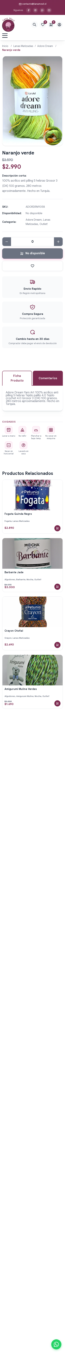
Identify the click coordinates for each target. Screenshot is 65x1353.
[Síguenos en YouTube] (49, 10)
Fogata (8, 521)
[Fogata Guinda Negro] (32, 495)
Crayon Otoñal (14, 630)
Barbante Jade (14, 572)
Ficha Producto (17, 378)
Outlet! (37, 579)
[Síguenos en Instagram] (35, 10)
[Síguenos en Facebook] (28, 10)
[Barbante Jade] (32, 553)
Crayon (8, 638)
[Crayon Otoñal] (32, 612)
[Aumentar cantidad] (58, 241)
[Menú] (5, 35)
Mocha (30, 579)
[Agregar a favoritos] (32, 266)
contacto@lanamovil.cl (34, 3)
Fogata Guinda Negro (18, 513)
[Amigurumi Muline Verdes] (32, 670)
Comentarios (48, 378)
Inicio (5, 46)
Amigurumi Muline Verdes (21, 689)
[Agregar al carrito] (57, 528)
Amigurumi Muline (25, 696)
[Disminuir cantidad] (6, 241)
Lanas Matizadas (23, 46)
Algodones (10, 579)
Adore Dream (45, 46)
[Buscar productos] (34, 24)
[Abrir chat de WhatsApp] (56, 1344)
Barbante (20, 579)
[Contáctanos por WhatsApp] (42, 10)
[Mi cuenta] (59, 24)
